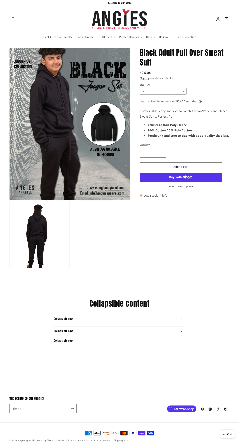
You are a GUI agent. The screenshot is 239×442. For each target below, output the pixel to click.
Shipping (145, 78)
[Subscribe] (72, 408)
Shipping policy (122, 440)
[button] (13, 19)
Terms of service (101, 440)
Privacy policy (82, 440)
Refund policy (65, 440)
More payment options (181, 186)
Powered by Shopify (45, 440)
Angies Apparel (26, 440)
